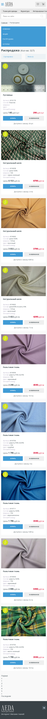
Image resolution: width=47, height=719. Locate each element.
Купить (13, 118)
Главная (4, 23)
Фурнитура (25, 11)
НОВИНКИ (6, 29)
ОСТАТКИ (6, 44)
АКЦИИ (5, 34)
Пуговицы (8, 95)
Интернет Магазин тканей (12, 714)
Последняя (6, 696)
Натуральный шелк (12, 163)
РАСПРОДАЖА (8, 39)
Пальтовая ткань (11, 367)
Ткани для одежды (10, 11)
